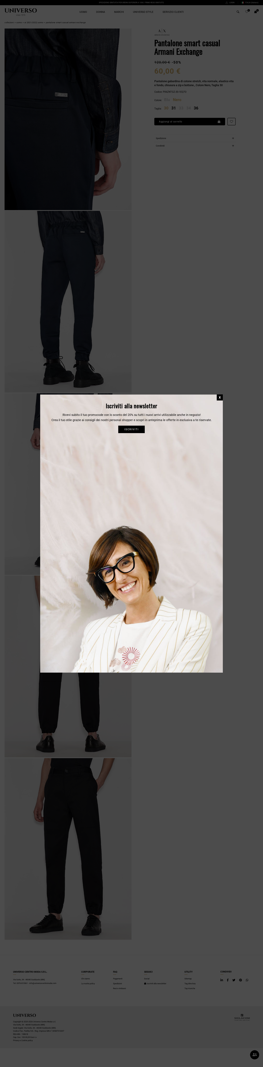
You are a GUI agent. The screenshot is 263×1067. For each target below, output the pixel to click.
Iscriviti (131, 429)
